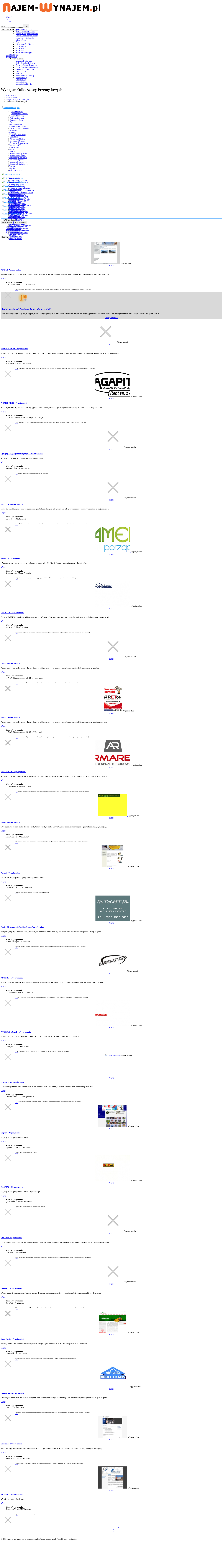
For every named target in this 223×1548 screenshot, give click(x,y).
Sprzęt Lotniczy (9, 210)
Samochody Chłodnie (18, 156)
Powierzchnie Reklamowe (19, 200)
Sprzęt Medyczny (15, 237)
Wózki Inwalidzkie (17, 224)
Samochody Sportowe (17, 160)
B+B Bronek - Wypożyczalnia (12, 1082)
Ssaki (11, 239)
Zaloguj (8, 21)
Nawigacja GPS (15, 145)
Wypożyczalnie (11, 57)
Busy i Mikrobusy (17, 116)
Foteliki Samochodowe (17, 126)
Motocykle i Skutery (17, 139)
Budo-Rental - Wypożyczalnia (12, 1339)
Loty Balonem (14, 216)
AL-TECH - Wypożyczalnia (12, 504)
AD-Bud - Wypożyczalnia (11, 270)
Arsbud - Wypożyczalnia (10, 873)
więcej (111, 265)
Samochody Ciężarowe (18, 154)
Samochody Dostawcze (19, 114)
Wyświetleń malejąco (13, 233)
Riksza (11, 149)
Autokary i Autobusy (17, 118)
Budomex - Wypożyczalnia (11, 1444)
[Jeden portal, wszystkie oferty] (51, 11)
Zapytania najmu (12, 55)
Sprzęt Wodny (8, 206)
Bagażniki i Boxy (16, 120)
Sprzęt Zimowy (9, 202)
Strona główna (11, 95)
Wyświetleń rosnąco (13, 231)
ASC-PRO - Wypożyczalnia (12, 978)
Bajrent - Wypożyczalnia (10, 1133)
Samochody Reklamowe (18, 158)
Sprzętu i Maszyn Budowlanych (17, 100)
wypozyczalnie (11, 97)
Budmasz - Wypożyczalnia (11, 1288)
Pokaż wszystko (14, 190)
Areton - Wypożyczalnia (10, 663)
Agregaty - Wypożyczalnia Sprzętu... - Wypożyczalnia (22, 454)
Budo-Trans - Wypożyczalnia (12, 1393)
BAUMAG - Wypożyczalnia (12, 1187)
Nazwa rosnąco (7, 222)
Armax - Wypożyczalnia (10, 822)
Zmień (26, 26)
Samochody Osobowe (19, 180)
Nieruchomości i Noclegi (12, 198)
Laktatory (12, 234)
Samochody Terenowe (18, 162)
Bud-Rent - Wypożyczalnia (11, 1238)
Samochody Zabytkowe (19, 164)
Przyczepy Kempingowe (19, 143)
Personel (6, 194)
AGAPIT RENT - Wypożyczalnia (14, 403)
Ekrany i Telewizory (17, 192)
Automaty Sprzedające (17, 196)
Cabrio (12, 122)
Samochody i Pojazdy (11, 108)
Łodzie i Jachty (14, 212)
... (114, 1531)
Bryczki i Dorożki (15, 124)
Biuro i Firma (8, 190)
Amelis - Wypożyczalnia (10, 558)
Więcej (3, 278)
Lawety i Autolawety (18, 135)
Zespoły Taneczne (15, 239)
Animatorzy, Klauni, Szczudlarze (22, 191)
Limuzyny (14, 137)
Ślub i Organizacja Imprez (13, 178)
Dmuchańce (15, 184)
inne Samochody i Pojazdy (19, 128)
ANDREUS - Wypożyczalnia (12, 613)
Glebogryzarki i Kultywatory (20, 188)
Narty (11, 208)
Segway (12, 166)
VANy (12, 168)
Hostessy (12, 200)
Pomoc (8, 19)
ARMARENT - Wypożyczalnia (13, 772)
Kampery (13, 130)
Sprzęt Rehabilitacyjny (12, 214)
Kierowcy (12, 133)
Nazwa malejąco (12, 229)
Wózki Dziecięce (15, 170)
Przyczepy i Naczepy (18, 141)
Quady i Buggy (15, 147)
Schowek (9, 17)
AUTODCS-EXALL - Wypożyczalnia (16, 1032)
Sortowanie (5, 237)
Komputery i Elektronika (12, 186)
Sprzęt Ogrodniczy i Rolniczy (14, 182)
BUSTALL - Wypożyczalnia (12, 1495)
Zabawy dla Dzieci (17, 234)
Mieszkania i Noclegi (18, 204)
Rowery (13, 151)
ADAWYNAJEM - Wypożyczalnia (14, 349)
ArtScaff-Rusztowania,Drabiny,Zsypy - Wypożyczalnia (22, 927)
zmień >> (18, 29)
